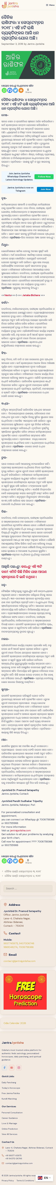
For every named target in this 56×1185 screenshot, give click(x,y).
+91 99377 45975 (13, 1155)
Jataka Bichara (31, 295)
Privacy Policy (8, 1180)
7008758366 (26, 947)
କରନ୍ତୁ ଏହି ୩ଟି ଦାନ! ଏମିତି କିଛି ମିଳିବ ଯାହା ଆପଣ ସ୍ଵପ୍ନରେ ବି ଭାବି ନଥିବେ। (24, 571)
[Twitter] (15, 90)
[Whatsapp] (4, 90)
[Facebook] (9, 90)
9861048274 (11, 947)
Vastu (7, 295)
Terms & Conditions (25, 1180)
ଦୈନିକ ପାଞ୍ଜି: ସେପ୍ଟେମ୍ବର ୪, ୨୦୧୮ (23, 875)
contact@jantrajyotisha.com (19, 961)
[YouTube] (11, 1067)
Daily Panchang (9, 1082)
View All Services (9, 1134)
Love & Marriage (9, 1123)
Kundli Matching (9, 1098)
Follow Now (44, 176)
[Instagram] (19, 1067)
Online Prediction (10, 1129)
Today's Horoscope (11, 1088)
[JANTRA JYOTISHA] (10, 5)
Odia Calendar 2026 (15, 1023)
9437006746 (26, 943)
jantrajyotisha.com (20, 830)
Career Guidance (10, 1118)
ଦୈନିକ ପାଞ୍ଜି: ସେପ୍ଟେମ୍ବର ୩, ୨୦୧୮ (23, 871)
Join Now (45, 189)
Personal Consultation (12, 1112)
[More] (21, 90)
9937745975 (11, 943)
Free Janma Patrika (11, 1093)
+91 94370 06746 (13, 1158)
